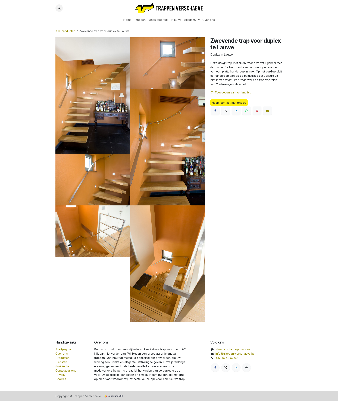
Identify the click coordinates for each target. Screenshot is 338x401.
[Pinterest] (257, 111)
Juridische (62, 366)
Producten (62, 358)
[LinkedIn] (236, 111)
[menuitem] (127, 19)
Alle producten (65, 31)
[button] (59, 8)
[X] (225, 111)
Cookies (60, 379)
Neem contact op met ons (232, 349)
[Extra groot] (246, 367)
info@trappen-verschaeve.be (235, 353)
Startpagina (63, 349)
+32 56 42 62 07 (226, 358)
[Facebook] (215, 111)
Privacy (60, 374)
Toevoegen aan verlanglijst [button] (233, 92)
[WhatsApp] (246, 111)
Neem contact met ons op (229, 102)
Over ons (61, 353)
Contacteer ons (65, 370)
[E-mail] (267, 111)
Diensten (61, 362)
